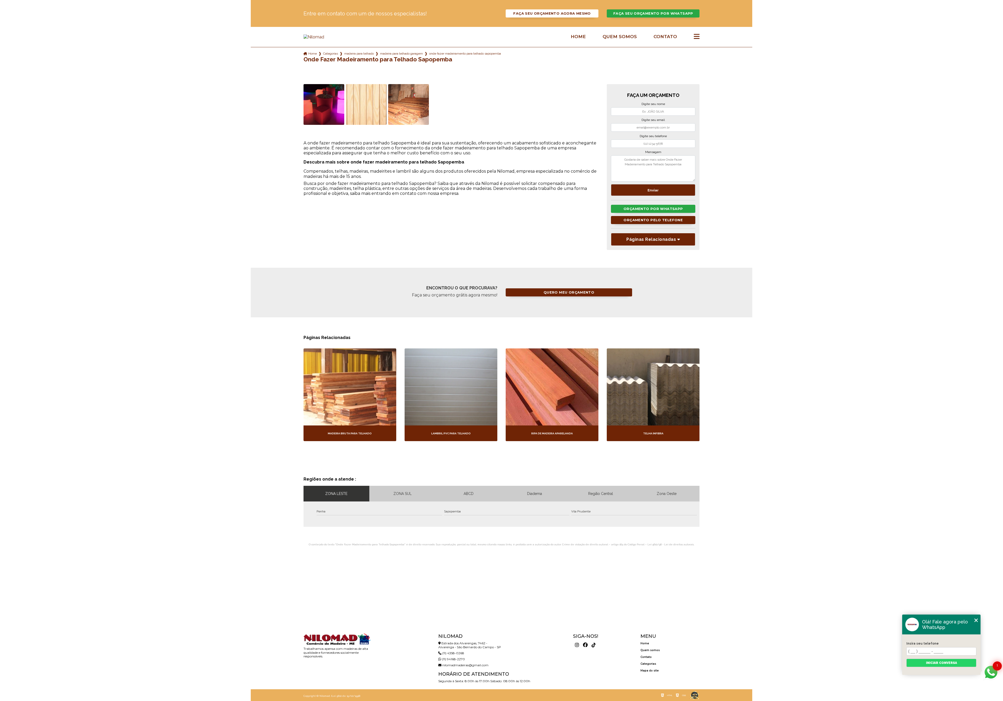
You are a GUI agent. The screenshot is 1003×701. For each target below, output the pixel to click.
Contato (665, 36)
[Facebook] (585, 645)
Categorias (330, 53)
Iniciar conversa (941, 663)
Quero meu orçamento (569, 292)
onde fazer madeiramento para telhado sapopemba (465, 53)
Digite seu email (653, 120)
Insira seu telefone (922, 643)
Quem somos (620, 36)
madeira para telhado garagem (401, 53)
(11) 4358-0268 (452, 653)
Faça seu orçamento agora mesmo (552, 13)
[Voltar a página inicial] (337, 36)
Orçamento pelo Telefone (653, 220)
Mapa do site (649, 670)
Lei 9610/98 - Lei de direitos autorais (671, 544)
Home (578, 36)
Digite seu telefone (653, 136)
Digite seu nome (653, 104)
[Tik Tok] (594, 645)
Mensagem (653, 152)
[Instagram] (577, 645)
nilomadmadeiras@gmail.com (464, 665)
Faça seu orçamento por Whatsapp (653, 13)
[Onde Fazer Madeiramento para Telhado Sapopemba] (324, 104)
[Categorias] (696, 36)
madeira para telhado (359, 53)
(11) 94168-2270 (453, 659)
